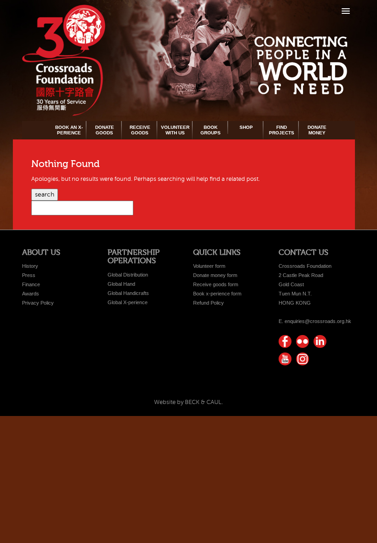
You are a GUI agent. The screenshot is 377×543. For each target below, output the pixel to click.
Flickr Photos (302, 341)
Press (28, 275)
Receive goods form (215, 284)
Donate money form (215, 275)
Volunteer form (209, 266)
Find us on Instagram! (302, 358)
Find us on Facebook (285, 341)
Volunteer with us (175, 130)
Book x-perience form (217, 293)
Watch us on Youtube (285, 358)
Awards (30, 293)
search (44, 194)
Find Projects (281, 130)
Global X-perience (128, 302)
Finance (31, 284)
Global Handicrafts (128, 293)
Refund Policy (208, 303)
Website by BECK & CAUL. (188, 402)
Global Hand (121, 284)
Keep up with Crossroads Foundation (320, 341)
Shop (246, 127)
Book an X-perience (69, 130)
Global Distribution (128, 274)
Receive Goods (140, 130)
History (30, 266)
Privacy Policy (38, 303)
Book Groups (210, 130)
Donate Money (317, 130)
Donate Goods (104, 130)
